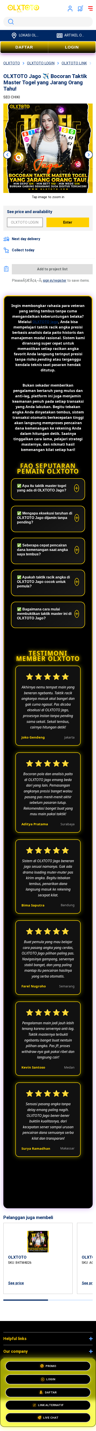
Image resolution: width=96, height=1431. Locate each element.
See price (16, 1283)
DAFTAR (24, 47)
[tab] (25, 1300)
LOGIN (72, 47)
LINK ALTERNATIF (51, 1404)
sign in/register (54, 280)
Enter (67, 222)
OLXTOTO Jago (45, 321)
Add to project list (52, 269)
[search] (48, 22)
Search (10, 22)
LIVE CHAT (50, 1417)
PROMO (51, 1365)
